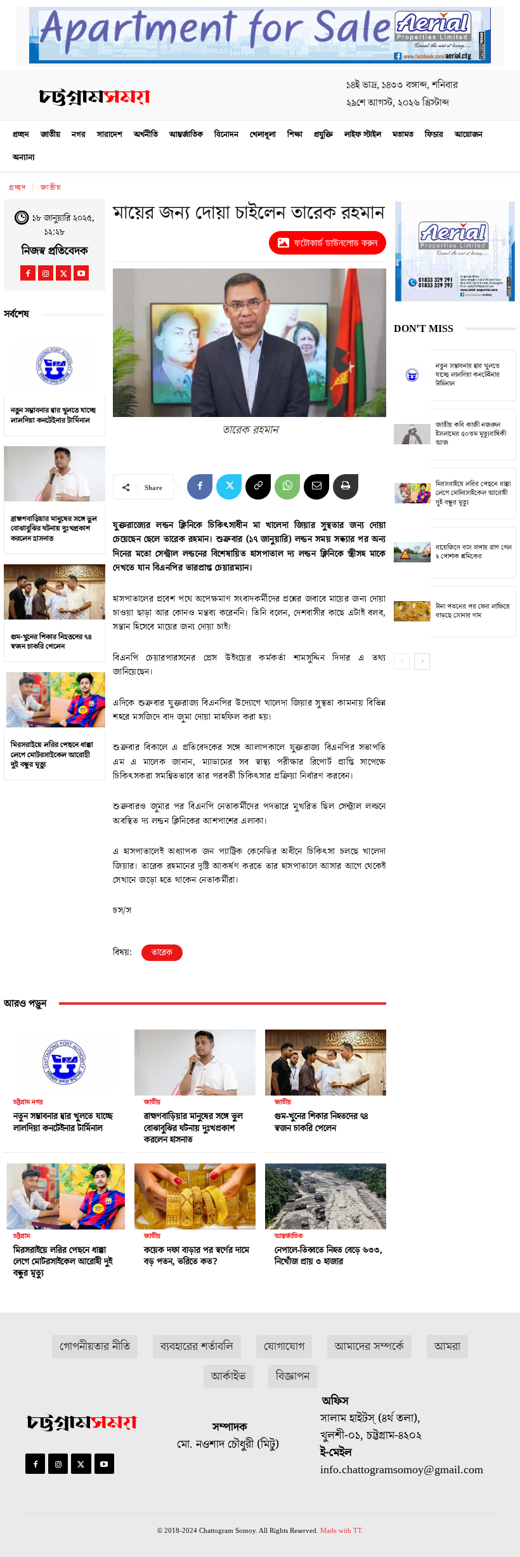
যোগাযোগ (284, 1347)
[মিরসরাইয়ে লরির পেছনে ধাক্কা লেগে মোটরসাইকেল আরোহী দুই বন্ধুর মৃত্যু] (54, 700)
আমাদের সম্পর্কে (369, 1347)
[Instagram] (45, 273)
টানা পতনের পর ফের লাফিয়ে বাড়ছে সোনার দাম (473, 611)
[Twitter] (63, 273)
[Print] (345, 487)
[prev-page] (402, 661)
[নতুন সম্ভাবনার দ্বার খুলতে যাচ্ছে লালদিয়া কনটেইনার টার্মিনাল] (54, 365)
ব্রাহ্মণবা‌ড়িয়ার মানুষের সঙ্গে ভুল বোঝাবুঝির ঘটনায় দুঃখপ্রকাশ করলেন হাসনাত (54, 528)
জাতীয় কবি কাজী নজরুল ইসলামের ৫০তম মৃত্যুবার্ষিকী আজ (471, 434)
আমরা (447, 1347)
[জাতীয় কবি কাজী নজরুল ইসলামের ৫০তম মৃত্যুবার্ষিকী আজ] (412, 434)
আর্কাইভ (228, 1376)
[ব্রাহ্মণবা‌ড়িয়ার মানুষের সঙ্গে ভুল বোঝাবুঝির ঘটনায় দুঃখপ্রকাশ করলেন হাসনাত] (54, 474)
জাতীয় (51, 187)
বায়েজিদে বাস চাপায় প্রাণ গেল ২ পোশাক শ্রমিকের (474, 552)
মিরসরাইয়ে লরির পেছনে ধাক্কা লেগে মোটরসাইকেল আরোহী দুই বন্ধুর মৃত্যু (52, 754)
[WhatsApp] (287, 487)
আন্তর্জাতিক (289, 1236)
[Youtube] (81, 273)
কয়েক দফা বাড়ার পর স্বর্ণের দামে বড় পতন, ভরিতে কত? (196, 1256)
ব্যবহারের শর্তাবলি (196, 1347)
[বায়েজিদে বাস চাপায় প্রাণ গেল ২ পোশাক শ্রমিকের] (412, 552)
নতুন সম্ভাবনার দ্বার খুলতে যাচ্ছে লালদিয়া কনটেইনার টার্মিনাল (53, 415)
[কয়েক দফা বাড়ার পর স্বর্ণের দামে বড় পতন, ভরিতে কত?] (195, 1192)
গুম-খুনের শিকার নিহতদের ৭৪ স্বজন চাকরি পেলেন (51, 642)
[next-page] (422, 661)
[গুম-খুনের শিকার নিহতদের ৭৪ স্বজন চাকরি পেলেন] (54, 592)
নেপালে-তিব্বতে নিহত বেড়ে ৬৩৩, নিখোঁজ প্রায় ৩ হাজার (328, 1256)
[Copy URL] (258, 487)
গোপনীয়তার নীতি (95, 1347)
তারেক (162, 952)
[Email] (316, 487)
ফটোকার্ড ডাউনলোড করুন (335, 242)
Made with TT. (341, 1530)
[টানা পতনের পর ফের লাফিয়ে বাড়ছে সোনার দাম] (412, 611)
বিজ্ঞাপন (292, 1376)
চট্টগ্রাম (21, 1236)
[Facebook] (28, 273)
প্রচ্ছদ (17, 187)
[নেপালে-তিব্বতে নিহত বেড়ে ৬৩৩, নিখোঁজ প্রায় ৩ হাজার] (325, 1192)
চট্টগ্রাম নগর (28, 1102)
